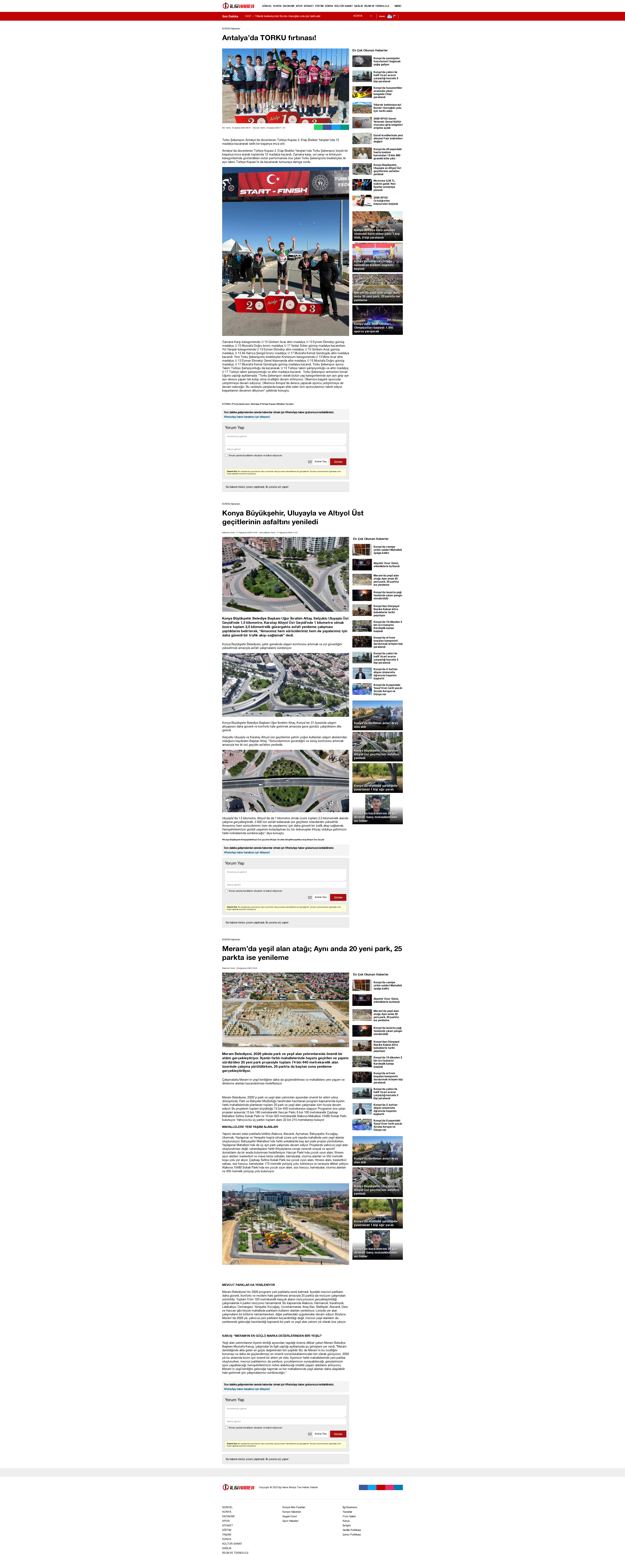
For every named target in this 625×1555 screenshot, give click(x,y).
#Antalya (255, 404)
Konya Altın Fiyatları (293, 1507)
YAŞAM (226, 1534)
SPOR (299, 6)
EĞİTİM (319, 6)
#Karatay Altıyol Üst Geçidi (310, 839)
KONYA (277, 6)
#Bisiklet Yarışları (285, 404)
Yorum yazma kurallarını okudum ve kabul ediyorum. (256, 455)
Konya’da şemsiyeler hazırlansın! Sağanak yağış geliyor (283, 16)
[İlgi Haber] (238, 10)
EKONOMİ (288, 6)
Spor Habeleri (290, 1520)
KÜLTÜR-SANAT (343, 6)
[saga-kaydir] (242, 16)
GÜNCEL (267, 6)
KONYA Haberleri (231, 28)
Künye (346, 1520)
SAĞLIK (358, 6)
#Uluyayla (245, 839)
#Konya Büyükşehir (231, 839)
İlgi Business (350, 1507)
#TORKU (226, 404)
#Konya (293, 839)
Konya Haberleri (291, 1511)
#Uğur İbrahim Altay (280, 839)
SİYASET (309, 6)
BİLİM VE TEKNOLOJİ (376, 6)
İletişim (347, 1525)
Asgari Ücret (289, 1516)
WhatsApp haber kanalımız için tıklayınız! (247, 416)
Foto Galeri (349, 1516)
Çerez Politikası (352, 1534)
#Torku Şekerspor (241, 404)
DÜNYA (329, 6)
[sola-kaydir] (241, 16)
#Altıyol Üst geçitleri (260, 839)
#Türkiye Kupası (268, 404)
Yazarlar (347, 1511)
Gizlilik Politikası (352, 1529)
